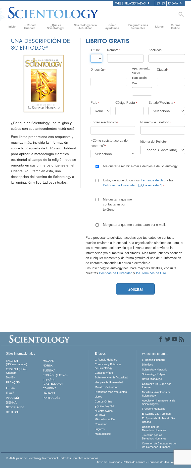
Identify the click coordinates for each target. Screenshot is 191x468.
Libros (159, 26)
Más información (105, 419)
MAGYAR (48, 360)
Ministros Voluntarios (107, 387)
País (94, 102)
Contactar (101, 424)
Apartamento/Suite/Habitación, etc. (141, 76)
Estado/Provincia (160, 102)
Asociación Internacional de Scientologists (158, 402)
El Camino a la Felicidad (156, 413)
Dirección (97, 69)
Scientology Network (154, 369)
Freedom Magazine (153, 408)
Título (95, 50)
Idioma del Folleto (153, 141)
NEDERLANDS (15, 407)
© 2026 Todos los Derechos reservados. (52, 458)
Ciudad (162, 69)
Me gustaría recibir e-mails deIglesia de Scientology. (140, 166)
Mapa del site (103, 433)
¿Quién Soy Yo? (104, 406)
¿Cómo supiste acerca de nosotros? (109, 143)
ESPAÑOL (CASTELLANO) (53, 381)
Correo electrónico (104, 122)
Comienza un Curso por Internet (156, 385)
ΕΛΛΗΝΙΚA (49, 388)
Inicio (12, 26)
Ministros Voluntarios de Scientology (156, 394)
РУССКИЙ (12, 397)
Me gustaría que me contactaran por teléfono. (117, 204)
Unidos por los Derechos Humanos (154, 428)
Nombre (112, 50)
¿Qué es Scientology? (55, 27)
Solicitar (135, 289)
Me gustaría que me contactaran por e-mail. (134, 225)
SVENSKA (49, 370)
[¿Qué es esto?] (150, 185)
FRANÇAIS (13, 382)
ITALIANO (49, 393)
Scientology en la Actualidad (85, 27)
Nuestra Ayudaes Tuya (104, 412)
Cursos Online (175, 27)
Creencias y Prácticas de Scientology (108, 366)
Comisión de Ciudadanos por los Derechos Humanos (159, 445)
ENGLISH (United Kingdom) (16, 371)
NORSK (47, 365)
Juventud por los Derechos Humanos (154, 437)
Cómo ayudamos (112, 27)
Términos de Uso (153, 180)
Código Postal (125, 102)
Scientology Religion (154, 374)
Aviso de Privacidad (108, 462)
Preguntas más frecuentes (138, 27)
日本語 (10, 392)
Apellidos (155, 50)
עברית (10, 388)
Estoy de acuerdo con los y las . (138, 182)
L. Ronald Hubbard (30, 27)
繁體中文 (11, 402)
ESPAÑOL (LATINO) (55, 375)
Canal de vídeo (104, 372)
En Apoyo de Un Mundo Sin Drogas (158, 420)
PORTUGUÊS (51, 397)
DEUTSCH (12, 412)
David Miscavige (152, 378)
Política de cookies (134, 462)
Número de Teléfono (154, 122)
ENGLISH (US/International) (16, 362)
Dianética (147, 364)
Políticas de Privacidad (119, 185)
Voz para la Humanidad (109, 382)
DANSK (10, 377)
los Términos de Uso (151, 273)
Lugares (100, 429)
